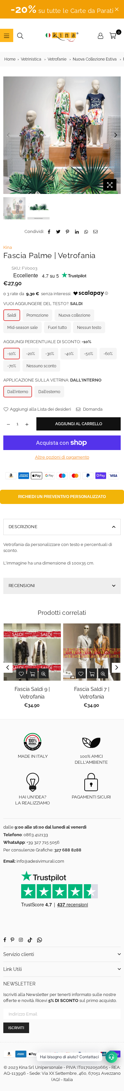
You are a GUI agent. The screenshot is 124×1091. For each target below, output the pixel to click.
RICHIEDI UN (62, 496)
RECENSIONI (22, 585)
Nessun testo (89, 327)
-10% (11, 353)
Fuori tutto (57, 327)
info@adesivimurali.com (40, 861)
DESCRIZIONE (23, 526)
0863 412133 (35, 834)
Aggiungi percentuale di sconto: (47, 341)
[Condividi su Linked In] (76, 232)
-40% (69, 353)
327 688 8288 (67, 849)
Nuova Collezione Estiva (95, 59)
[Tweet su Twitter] (58, 232)
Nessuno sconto (41, 366)
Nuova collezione (74, 315)
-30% (49, 353)
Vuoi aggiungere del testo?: (43, 303)
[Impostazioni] (100, 35)
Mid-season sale (22, 327)
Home (10, 59)
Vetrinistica (31, 59)
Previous (8, 135)
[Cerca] (20, 35)
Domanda (92, 409)
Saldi (11, 315)
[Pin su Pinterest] (67, 232)
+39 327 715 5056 (43, 842)
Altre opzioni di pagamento (62, 457)
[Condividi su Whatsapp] (86, 232)
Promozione (37, 315)
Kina (7, 247)
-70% (11, 366)
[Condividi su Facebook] (49, 232)
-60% (108, 353)
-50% (88, 353)
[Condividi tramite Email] (95, 232)
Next (116, 135)
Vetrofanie (57, 59)
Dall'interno (17, 391)
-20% (30, 353)
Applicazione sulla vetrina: (52, 380)
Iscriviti (16, 1028)
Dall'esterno (49, 391)
